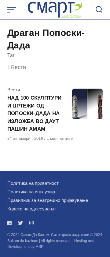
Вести (13, 89)
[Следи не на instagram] (31, 223)
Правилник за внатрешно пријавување (47, 200)
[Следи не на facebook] (10, 223)
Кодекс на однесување (31, 208)
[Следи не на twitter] (20, 223)
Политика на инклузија (31, 191)
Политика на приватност (33, 183)
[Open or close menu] (12, 10)
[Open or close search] (99, 10)
